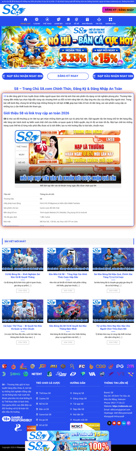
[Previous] (6, 47)
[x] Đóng (31, 428)
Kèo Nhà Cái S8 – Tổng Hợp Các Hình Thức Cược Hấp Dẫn (68, 275)
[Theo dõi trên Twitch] (128, 423)
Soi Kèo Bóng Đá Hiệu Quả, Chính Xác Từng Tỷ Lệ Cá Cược (113, 275)
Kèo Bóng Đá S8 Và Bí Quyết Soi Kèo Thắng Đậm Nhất (68, 327)
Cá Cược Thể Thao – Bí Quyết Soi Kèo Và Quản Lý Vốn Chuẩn (22, 327)
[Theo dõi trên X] (109, 423)
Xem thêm (22, 291)
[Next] (130, 47)
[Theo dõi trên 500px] (124, 423)
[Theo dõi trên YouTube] (119, 423)
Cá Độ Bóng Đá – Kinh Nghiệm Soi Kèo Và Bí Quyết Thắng (22, 275)
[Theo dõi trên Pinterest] (114, 423)
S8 (5, 96)
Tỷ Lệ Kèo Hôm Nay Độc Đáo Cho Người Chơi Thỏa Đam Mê (113, 327)
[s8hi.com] (15, 10)
